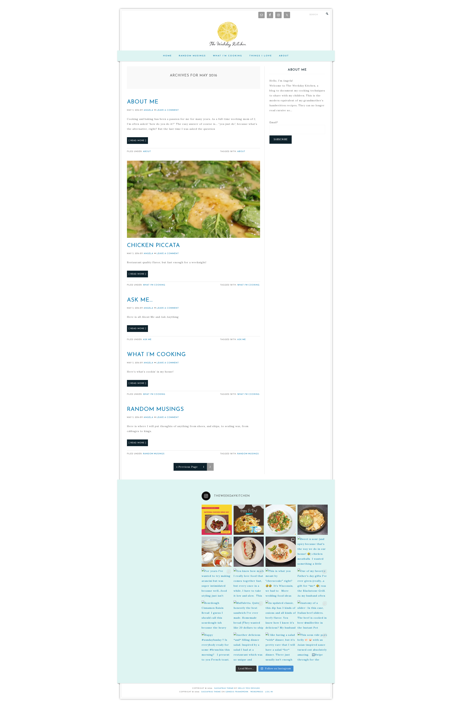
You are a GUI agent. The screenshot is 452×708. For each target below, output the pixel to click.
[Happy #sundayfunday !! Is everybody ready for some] (217, 647)
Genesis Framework (236, 692)
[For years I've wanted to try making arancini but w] (217, 584)
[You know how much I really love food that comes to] (249, 584)
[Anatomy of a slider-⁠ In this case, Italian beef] (313, 615)
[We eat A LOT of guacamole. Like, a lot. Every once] (313, 520)
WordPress (256, 692)
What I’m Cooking (156, 355)
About (147, 152)
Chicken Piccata (153, 245)
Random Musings (155, 409)
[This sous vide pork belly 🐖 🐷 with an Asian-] (313, 647)
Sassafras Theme (224, 688)
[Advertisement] (297, 173)
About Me (143, 102)
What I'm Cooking (154, 285)
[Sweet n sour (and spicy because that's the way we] (313, 552)
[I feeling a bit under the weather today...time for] (281, 520)
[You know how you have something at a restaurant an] (281, 552)
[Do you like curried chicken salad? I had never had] (249, 552)
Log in (269, 692)
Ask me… (140, 300)
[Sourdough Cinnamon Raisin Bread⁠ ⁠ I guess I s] (217, 615)
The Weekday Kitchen (226, 34)
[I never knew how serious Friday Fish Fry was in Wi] (217, 552)
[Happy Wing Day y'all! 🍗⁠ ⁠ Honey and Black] (217, 520)
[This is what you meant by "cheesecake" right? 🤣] (281, 584)
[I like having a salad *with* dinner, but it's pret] (281, 647)
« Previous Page (187, 466)
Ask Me (147, 340)
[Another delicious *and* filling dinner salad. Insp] (249, 647)
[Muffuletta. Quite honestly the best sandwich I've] (249, 615)
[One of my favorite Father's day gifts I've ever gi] (313, 584)
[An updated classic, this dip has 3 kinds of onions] (281, 615)
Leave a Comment (168, 110)
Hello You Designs (249, 688)
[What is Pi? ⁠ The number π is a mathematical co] (249, 520)
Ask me (241, 340)
